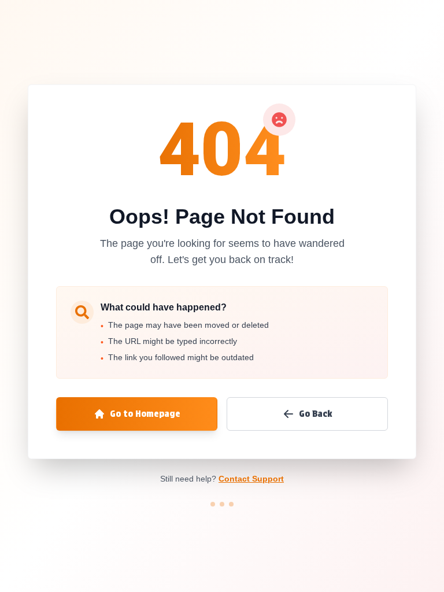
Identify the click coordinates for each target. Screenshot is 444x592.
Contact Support (251, 478)
